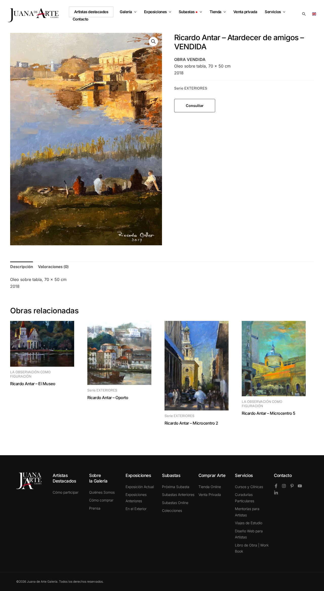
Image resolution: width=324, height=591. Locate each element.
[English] (315, 13)
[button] (134, 12)
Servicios (273, 11)
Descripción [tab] (21, 266)
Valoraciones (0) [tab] (53, 266)
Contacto (283, 475)
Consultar (195, 105)
